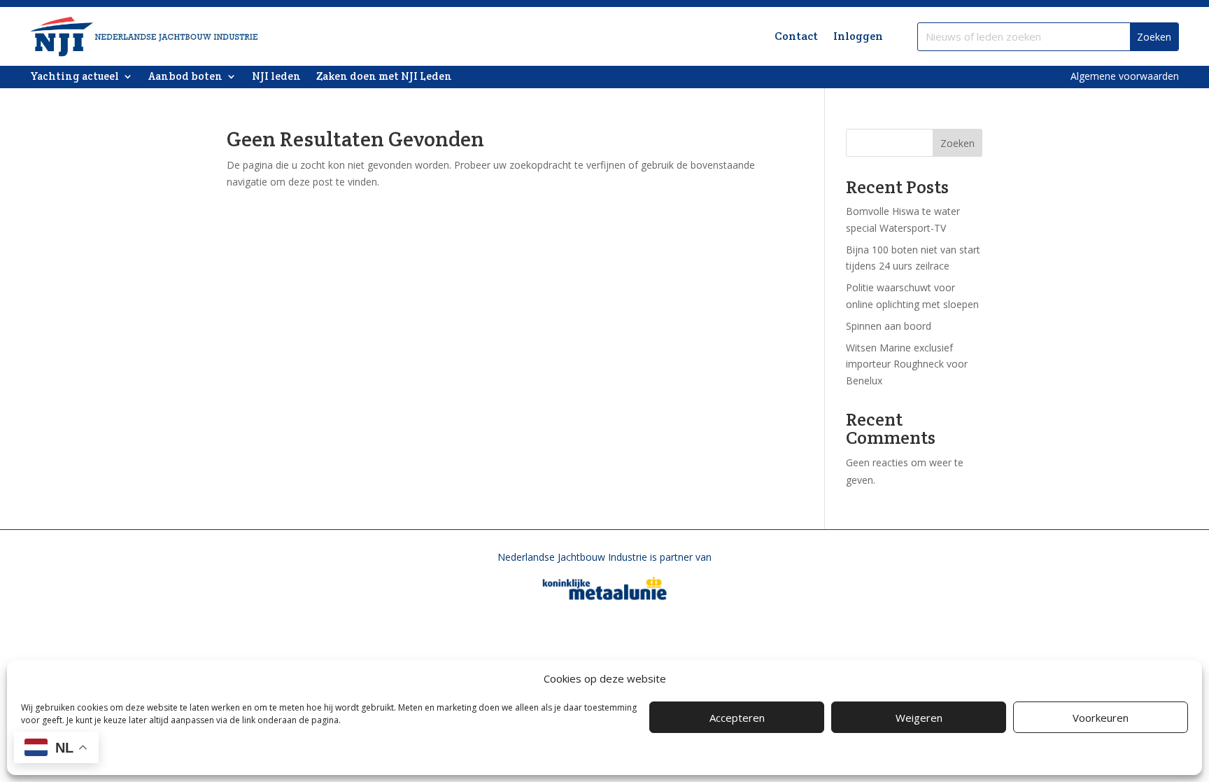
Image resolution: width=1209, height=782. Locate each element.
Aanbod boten (185, 77)
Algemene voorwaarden (1124, 76)
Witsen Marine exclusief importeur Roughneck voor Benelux (907, 364)
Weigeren (919, 718)
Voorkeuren (1101, 718)
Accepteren (737, 718)
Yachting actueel (74, 77)
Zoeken (957, 143)
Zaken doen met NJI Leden (384, 77)
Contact (796, 36)
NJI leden (276, 77)
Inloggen (858, 36)
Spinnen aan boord (888, 326)
